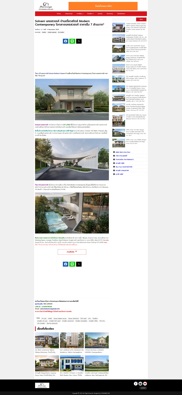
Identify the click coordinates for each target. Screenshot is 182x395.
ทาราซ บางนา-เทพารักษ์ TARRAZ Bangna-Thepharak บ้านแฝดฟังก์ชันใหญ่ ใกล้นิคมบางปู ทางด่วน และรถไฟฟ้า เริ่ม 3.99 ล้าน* (135, 58)
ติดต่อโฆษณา (121, 14)
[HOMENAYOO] (46, 6)
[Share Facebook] (65, 41)
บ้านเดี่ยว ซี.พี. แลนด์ (54, 321)
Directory (110, 14)
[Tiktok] (140, 384)
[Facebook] (136, 384)
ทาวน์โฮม (79, 14)
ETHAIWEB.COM (105, 393)
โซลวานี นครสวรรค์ (52, 323)
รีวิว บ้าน (102, 321)
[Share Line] (72, 41)
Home (59, 14)
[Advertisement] (49, 284)
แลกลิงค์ (143, 388)
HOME (50, 318)
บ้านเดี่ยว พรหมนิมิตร (81, 321)
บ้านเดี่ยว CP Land (42, 321)
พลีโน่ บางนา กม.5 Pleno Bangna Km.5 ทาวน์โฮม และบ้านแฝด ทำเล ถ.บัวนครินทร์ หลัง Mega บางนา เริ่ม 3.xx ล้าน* (136, 132)
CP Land (44, 318)
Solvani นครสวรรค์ (41, 125)
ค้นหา (141, 19)
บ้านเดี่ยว (89, 14)
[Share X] (79, 41)
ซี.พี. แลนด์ (83, 318)
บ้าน (89, 318)
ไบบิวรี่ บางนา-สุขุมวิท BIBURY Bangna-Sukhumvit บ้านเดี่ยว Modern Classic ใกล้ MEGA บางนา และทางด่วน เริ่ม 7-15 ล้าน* (136, 67)
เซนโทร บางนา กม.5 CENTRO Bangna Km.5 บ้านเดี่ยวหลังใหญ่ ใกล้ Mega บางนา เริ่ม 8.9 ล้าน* (136, 141)
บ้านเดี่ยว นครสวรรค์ (52, 32)
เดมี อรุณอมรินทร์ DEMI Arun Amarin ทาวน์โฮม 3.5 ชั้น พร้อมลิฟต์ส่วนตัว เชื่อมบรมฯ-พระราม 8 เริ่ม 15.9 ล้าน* (136, 117)
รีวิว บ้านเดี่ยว (61, 32)
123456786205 (47, 306)
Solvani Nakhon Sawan (60, 318)
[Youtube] (145, 384)
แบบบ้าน (100, 14)
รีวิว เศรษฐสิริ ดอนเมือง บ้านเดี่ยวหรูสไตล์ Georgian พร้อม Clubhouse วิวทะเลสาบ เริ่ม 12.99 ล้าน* (136, 78)
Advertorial (68, 14)
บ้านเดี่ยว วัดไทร (93, 321)
